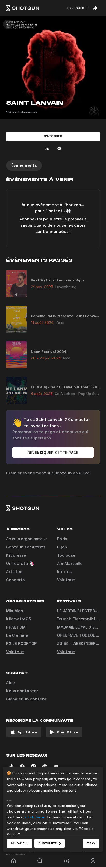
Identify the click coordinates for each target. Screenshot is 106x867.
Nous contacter (22, 691)
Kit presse (16, 555)
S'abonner (53, 136)
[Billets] (66, 861)
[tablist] (53, 165)
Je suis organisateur (26, 538)
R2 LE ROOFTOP (21, 643)
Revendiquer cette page (53, 452)
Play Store (67, 732)
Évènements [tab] (24, 165)
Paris (62, 538)
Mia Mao (14, 610)
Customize (48, 843)
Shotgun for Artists (25, 547)
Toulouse (66, 555)
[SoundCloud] (46, 148)
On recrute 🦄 (20, 563)
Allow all (19, 843)
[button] (53, 136)
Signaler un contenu (26, 699)
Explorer (75, 8)
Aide (10, 682)
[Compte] (93, 861)
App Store (27, 732)
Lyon (62, 547)
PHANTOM (16, 627)
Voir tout (66, 580)
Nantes (64, 571)
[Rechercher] (39, 861)
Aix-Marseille (70, 563)
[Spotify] (59, 148)
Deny (91, 843)
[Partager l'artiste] (95, 8)
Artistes (14, 571)
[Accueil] (22, 8)
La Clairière (17, 635)
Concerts (15, 580)
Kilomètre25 (18, 619)
